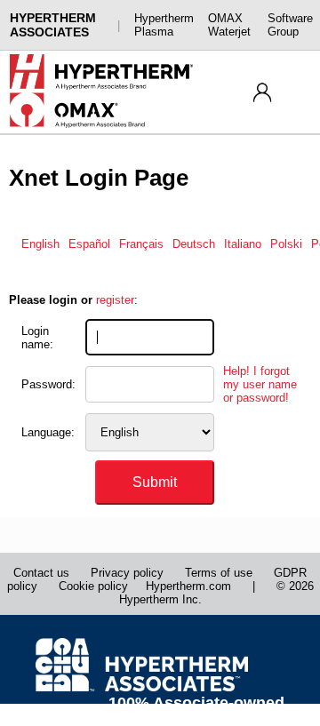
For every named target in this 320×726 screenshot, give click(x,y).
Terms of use (218, 572)
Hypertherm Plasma (164, 25)
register (115, 300)
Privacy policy (127, 572)
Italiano (242, 244)
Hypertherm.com (188, 586)
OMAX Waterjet (229, 25)
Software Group (290, 25)
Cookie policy (93, 586)
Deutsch (193, 244)
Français (141, 244)
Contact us (41, 572)
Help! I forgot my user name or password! (260, 384)
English (40, 244)
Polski (286, 244)
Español (89, 244)
